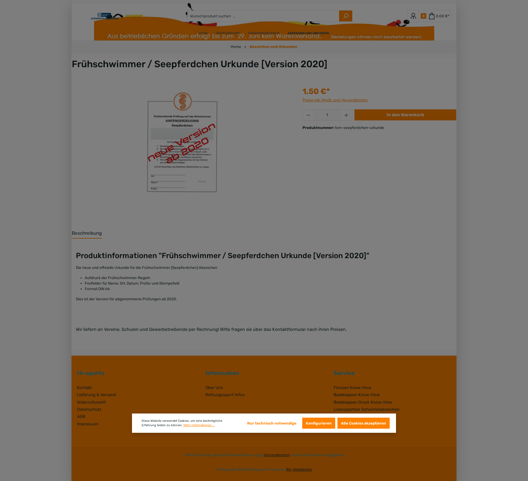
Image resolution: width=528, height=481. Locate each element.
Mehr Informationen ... (199, 425)
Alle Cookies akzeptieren (363, 423)
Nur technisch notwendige (271, 423)
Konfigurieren (319, 423)
